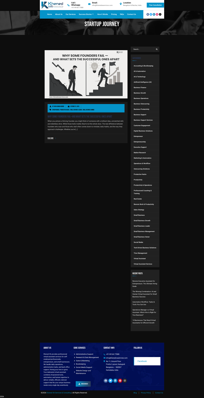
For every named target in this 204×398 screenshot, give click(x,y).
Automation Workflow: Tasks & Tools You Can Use (143, 303)
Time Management (140, 253)
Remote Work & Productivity (144, 204)
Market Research (140, 153)
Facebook (142, 361)
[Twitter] (151, 14)
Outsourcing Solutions (142, 169)
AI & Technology (139, 77)
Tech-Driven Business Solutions (145, 248)
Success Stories (85, 14)
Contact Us (131, 14)
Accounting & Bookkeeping (143, 66)
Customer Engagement (142, 126)
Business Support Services (143, 120)
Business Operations (141, 98)
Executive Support (140, 147)
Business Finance (140, 88)
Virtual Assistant (140, 259)
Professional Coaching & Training (143, 192)
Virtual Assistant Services (143, 264)
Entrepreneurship (140, 142)
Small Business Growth (142, 221)
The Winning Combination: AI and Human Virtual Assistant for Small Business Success (144, 294)
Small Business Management (144, 232)
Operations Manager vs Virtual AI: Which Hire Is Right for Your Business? (144, 312)
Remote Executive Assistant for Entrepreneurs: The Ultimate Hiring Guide (144, 283)
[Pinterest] (157, 14)
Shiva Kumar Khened (59, 106)
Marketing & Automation (142, 158)
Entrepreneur (55, 110)
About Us (58, 14)
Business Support (140, 115)
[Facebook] (148, 14)
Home (49, 14)
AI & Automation (140, 71)
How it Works (102, 14)
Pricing (114, 14)
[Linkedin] (154, 14)
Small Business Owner (88, 110)
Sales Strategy (139, 210)
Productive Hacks (64, 110)
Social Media (138, 242)
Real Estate (138, 199)
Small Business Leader (76, 110)
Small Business (139, 215)
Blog (135, 393)
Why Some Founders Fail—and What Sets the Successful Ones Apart (80, 116)
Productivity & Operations (143, 185)
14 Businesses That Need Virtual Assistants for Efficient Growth (144, 321)
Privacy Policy (146, 393)
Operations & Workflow (142, 164)
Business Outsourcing (141, 104)
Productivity (138, 180)
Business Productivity (141, 109)
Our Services (71, 14)
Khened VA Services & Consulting (59, 393)
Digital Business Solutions (143, 131)
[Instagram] (160, 14)
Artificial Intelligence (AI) (143, 82)
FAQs (122, 14)
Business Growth (140, 93)
